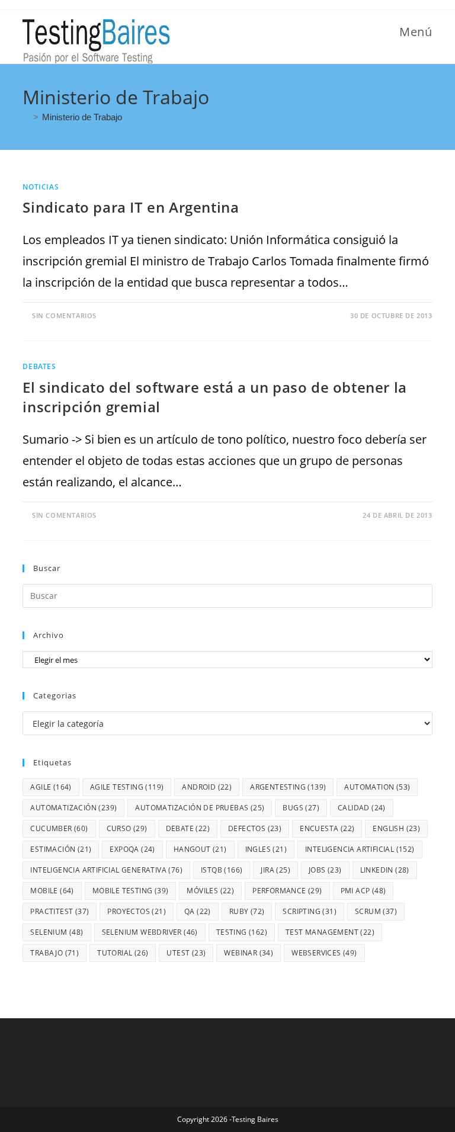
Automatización (73, 808)
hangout (200, 849)
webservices (324, 953)
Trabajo (54, 953)
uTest (186, 953)
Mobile (51, 891)
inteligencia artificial (360, 849)
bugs (301, 808)
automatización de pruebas (199, 808)
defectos (254, 828)
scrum (376, 911)
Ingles (266, 849)
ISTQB (221, 870)
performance (287, 891)
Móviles (210, 891)
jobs (325, 870)
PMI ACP (363, 891)
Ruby (247, 911)
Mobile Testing (130, 891)
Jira (275, 870)
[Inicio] (26, 117)
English (396, 828)
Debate (188, 828)
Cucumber (59, 828)
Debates (39, 366)
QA (197, 911)
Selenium (56, 932)
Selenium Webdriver (150, 932)
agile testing (127, 787)
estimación (60, 849)
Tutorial (122, 953)
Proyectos (136, 911)
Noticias (41, 187)
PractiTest (59, 911)
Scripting (310, 911)
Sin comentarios (64, 315)
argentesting (288, 787)
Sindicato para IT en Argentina (131, 207)
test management (330, 932)
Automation (377, 787)
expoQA (132, 849)
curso (127, 828)
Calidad (362, 808)
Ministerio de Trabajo (82, 117)
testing (241, 932)
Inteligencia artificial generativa (106, 870)
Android (207, 787)
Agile (50, 787)
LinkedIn (384, 870)
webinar (248, 953)
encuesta (327, 828)
